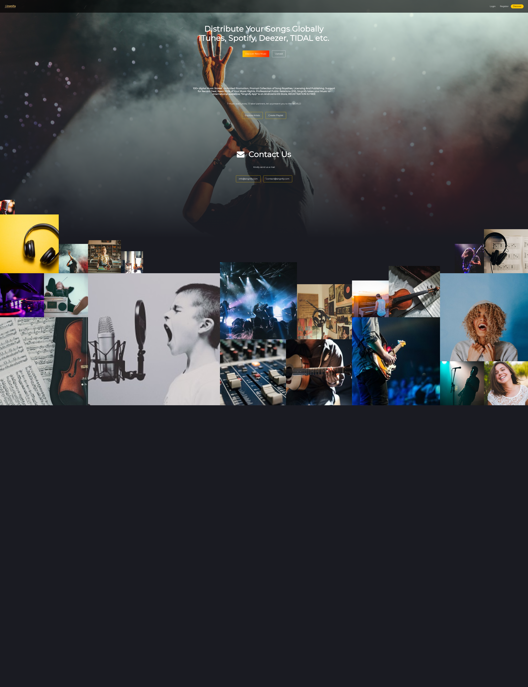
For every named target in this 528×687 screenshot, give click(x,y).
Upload (279, 53)
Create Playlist (275, 115)
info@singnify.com (248, 178)
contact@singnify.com (277, 178)
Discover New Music (255, 53)
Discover (517, 6)
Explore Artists (252, 115)
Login (493, 6)
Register (504, 6)
